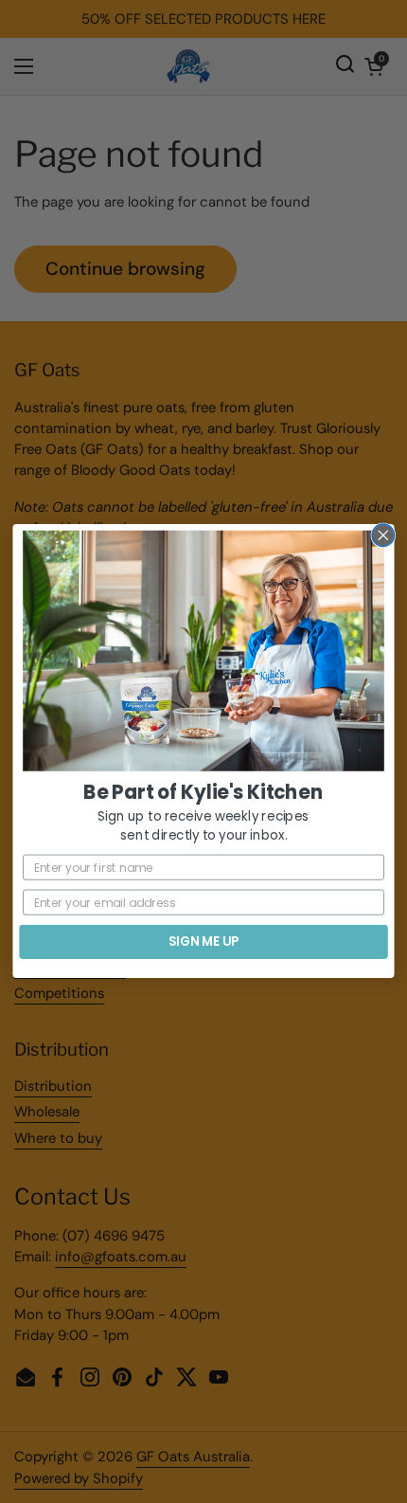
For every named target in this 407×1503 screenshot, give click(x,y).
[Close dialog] (383, 535)
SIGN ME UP (203, 942)
